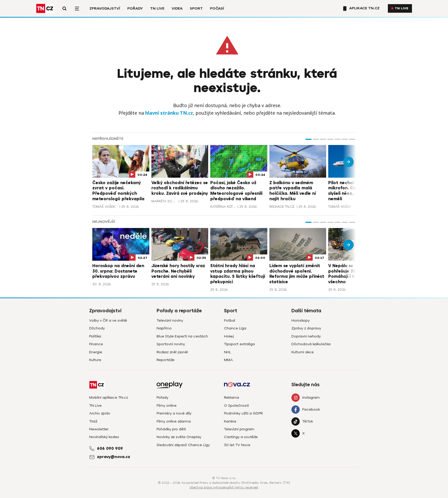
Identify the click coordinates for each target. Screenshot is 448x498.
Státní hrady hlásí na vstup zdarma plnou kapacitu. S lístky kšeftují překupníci (237, 274)
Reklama (231, 397)
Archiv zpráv (99, 413)
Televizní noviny (170, 320)
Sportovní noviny (171, 344)
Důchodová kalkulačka (311, 344)
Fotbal (229, 320)
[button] (308, 139)
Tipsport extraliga (239, 344)
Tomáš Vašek (103, 207)
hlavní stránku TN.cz (169, 113)
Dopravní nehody (306, 336)
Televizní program (239, 429)
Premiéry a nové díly (174, 413)
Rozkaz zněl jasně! (172, 352)
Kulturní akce (302, 352)
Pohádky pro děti (171, 429)
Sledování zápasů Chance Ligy (183, 445)
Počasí (217, 8)
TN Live (157, 8)
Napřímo (164, 328)
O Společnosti (236, 405)
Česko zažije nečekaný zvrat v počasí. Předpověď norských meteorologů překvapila (118, 191)
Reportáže (165, 360)
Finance (96, 344)
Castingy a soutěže (241, 437)
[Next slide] (348, 162)
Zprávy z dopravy (306, 328)
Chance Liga (235, 328)
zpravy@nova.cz (113, 457)
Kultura (95, 360)
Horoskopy (300, 320)
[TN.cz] (45, 8)
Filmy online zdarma (174, 421)
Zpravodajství (104, 8)
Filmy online (167, 405)
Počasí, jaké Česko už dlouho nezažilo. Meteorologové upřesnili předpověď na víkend (236, 191)
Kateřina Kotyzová (223, 207)
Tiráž (93, 421)
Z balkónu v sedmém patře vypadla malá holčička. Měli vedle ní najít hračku (292, 191)
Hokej (229, 336)
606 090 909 (110, 448)
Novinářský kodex (104, 437)
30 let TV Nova (237, 445)
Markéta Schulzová (164, 201)
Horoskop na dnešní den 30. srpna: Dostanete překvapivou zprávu (118, 271)
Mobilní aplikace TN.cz (108, 397)
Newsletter (99, 429)
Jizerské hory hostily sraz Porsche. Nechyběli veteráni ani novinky (178, 271)
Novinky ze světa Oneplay (179, 437)
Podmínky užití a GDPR (243, 413)
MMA (228, 360)
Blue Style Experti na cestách (182, 336)
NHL (227, 352)
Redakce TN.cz (282, 207)
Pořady (135, 8)
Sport (196, 8)
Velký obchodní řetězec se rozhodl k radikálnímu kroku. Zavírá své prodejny (179, 188)
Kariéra (230, 421)
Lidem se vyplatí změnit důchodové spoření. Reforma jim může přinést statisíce (296, 274)
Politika (95, 336)
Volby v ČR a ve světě (108, 320)
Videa (177, 8)
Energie (95, 352)
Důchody (97, 328)
